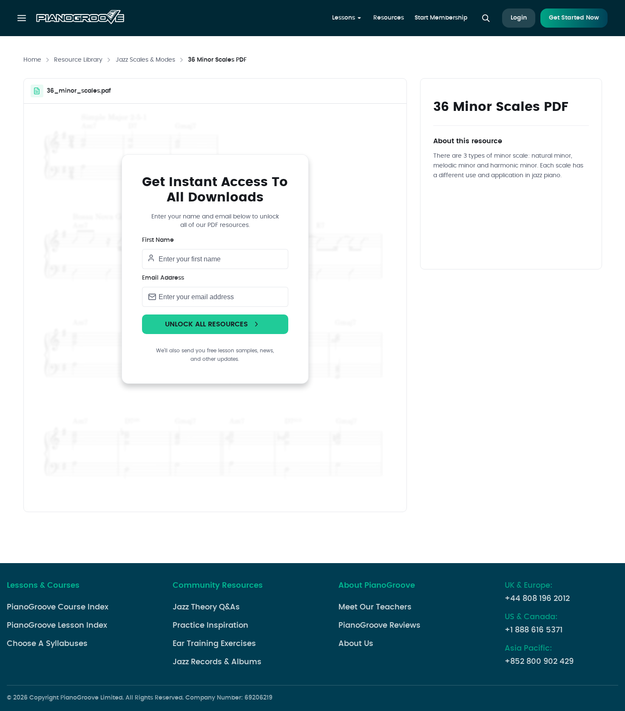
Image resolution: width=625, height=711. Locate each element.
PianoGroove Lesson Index (57, 625)
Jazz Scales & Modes (145, 60)
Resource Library (78, 60)
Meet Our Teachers (375, 607)
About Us (355, 644)
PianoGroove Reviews (379, 625)
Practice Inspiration (210, 625)
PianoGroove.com (80, 18)
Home (32, 60)
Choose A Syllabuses (47, 644)
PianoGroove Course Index (57, 607)
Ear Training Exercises (214, 644)
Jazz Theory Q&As (206, 607)
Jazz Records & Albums (217, 662)
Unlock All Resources (206, 324)
